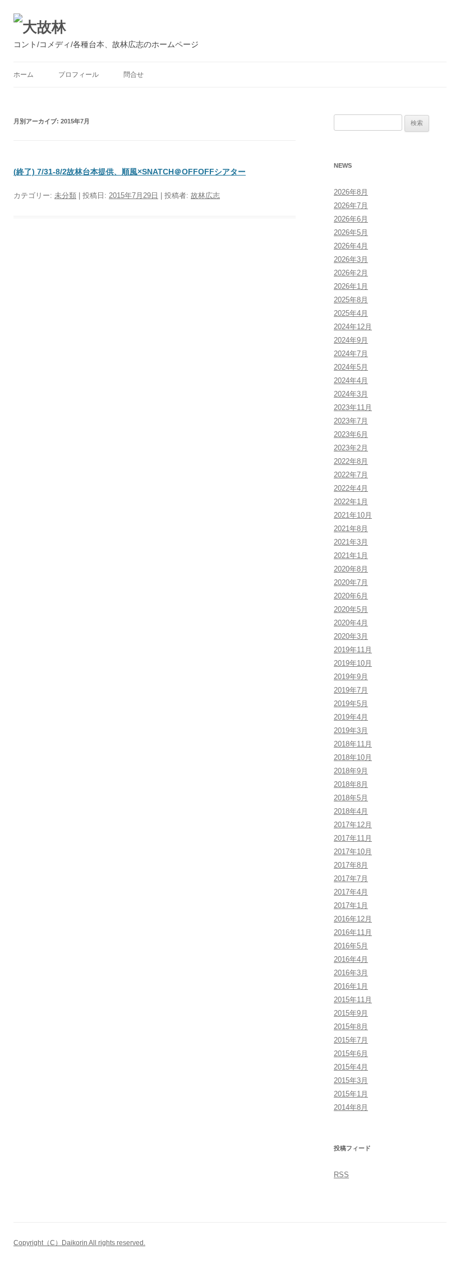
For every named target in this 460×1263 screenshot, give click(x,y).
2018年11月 (353, 744)
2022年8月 (351, 461)
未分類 (65, 195)
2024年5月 (351, 367)
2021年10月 (353, 515)
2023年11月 (353, 407)
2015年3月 (351, 1080)
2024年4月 (351, 380)
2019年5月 (351, 703)
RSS (341, 1174)
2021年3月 (351, 542)
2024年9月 (351, 340)
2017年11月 (353, 838)
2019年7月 (351, 690)
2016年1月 (351, 986)
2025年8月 (351, 300)
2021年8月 (351, 528)
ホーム (23, 75)
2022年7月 (351, 475)
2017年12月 (353, 825)
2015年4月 (351, 1067)
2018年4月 (351, 811)
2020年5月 (351, 609)
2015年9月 (351, 1013)
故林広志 (205, 195)
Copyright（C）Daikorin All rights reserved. (79, 1243)
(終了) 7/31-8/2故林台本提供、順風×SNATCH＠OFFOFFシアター (129, 171)
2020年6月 (351, 596)
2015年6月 (351, 1053)
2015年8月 (351, 1026)
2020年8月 (351, 569)
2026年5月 (351, 232)
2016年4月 (351, 959)
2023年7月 (351, 421)
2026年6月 (351, 219)
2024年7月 (351, 353)
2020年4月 (351, 623)
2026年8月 (351, 192)
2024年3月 (351, 394)
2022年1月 (351, 501)
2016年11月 (353, 932)
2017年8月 (351, 865)
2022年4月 (351, 488)
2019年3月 (351, 730)
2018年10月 (353, 757)
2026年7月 (351, 205)
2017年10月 (353, 851)
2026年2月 (351, 273)
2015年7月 (351, 1040)
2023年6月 (351, 434)
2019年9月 (351, 676)
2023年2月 (351, 448)
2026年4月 (351, 246)
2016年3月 (351, 973)
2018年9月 (351, 771)
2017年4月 (351, 892)
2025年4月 (351, 313)
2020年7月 (351, 582)
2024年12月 (353, 326)
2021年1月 (351, 555)
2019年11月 (353, 650)
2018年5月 (351, 798)
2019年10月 (353, 663)
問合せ (133, 75)
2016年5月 (351, 946)
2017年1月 (351, 905)
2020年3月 (351, 636)
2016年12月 (353, 919)
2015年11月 (353, 999)
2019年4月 (351, 717)
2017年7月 (351, 878)
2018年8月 (351, 784)
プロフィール (78, 75)
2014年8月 (351, 1107)
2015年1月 (351, 1094)
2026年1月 (351, 286)
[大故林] (39, 26)
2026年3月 (351, 259)
